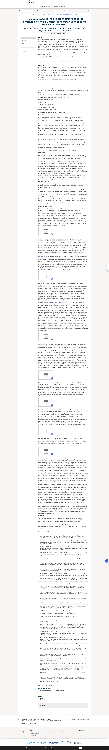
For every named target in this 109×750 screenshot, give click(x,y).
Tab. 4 (64, 344)
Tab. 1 (52, 208)
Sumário (23, 10)
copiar (75, 14)
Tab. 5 (69, 384)
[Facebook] (33, 735)
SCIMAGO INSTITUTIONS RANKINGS (57, 33)
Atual (35, 10)
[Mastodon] (31, 735)
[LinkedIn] (32, 735)
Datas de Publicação (26, 48)
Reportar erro (107, 268)
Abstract (24, 40)
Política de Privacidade (73, 747)
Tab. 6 (61, 409)
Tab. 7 (42, 438)
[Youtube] (35, 735)
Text (23, 43)
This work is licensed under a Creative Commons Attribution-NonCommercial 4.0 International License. (66, 705)
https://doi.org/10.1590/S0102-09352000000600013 (61, 14)
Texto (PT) (63, 10)
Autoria (45, 33)
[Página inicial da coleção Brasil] (23, 733)
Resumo (55, 10)
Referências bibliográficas (27, 46)
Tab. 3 (54, 302)
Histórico (24, 51)
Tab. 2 (42, 256)
